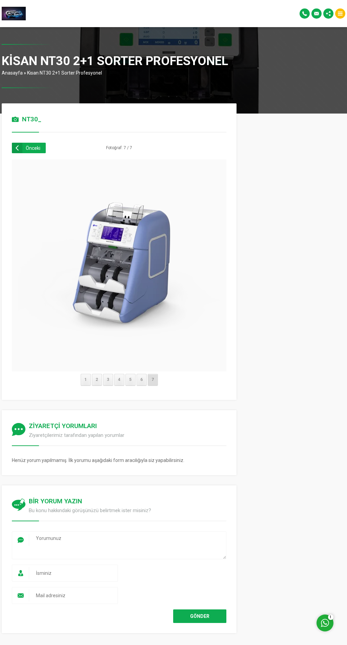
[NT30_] (119, 362)
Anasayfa (12, 73)
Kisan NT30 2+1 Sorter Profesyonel (64, 73)
